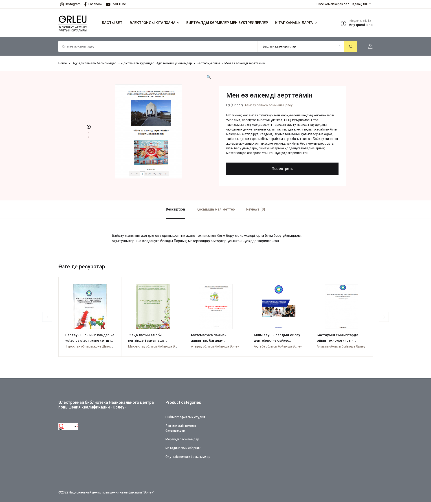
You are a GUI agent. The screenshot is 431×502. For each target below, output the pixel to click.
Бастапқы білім (208, 63)
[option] (148, 131)
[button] (369, 46)
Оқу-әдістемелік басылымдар (94, 63)
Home (62, 63)
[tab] (175, 209)
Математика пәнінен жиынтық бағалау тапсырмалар (208, 340)
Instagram (73, 4)
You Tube (119, 4)
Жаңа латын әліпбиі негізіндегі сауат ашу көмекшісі (146, 340)
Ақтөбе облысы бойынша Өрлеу (278, 346)
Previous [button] (47, 317)
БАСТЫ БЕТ (112, 23)
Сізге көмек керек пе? (333, 4)
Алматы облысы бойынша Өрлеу (341, 346)
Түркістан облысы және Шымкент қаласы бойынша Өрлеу (109, 346)
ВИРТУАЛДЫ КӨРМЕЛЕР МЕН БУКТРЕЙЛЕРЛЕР (227, 23)
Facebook (95, 4)
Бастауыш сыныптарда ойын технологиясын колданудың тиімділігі (337, 340)
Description (175, 209)
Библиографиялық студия (185, 417)
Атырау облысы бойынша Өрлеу (268, 105)
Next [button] (384, 317)
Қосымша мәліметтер (215, 209)
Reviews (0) (255, 209)
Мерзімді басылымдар (182, 439)
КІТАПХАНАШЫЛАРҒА (294, 23)
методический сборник (182, 448)
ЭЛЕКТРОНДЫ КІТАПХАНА (153, 23)
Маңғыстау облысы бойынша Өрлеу (155, 346)
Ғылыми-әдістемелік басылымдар (180, 428)
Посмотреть (282, 169)
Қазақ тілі (359, 4)
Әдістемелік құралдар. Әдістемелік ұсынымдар (156, 63)
